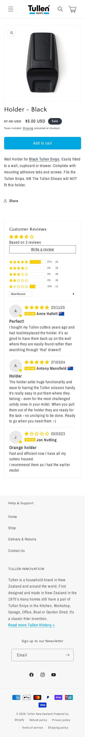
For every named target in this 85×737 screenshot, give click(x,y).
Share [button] (13, 200)
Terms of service (32, 727)
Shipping (28, 128)
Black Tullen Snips (44, 159)
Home (12, 516)
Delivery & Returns (22, 539)
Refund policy (38, 720)
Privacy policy (61, 720)
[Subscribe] (67, 655)
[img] (37, 307)
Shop (12, 527)
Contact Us (16, 550)
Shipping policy (58, 727)
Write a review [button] (42, 249)
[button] (11, 9)
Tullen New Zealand (40, 714)
